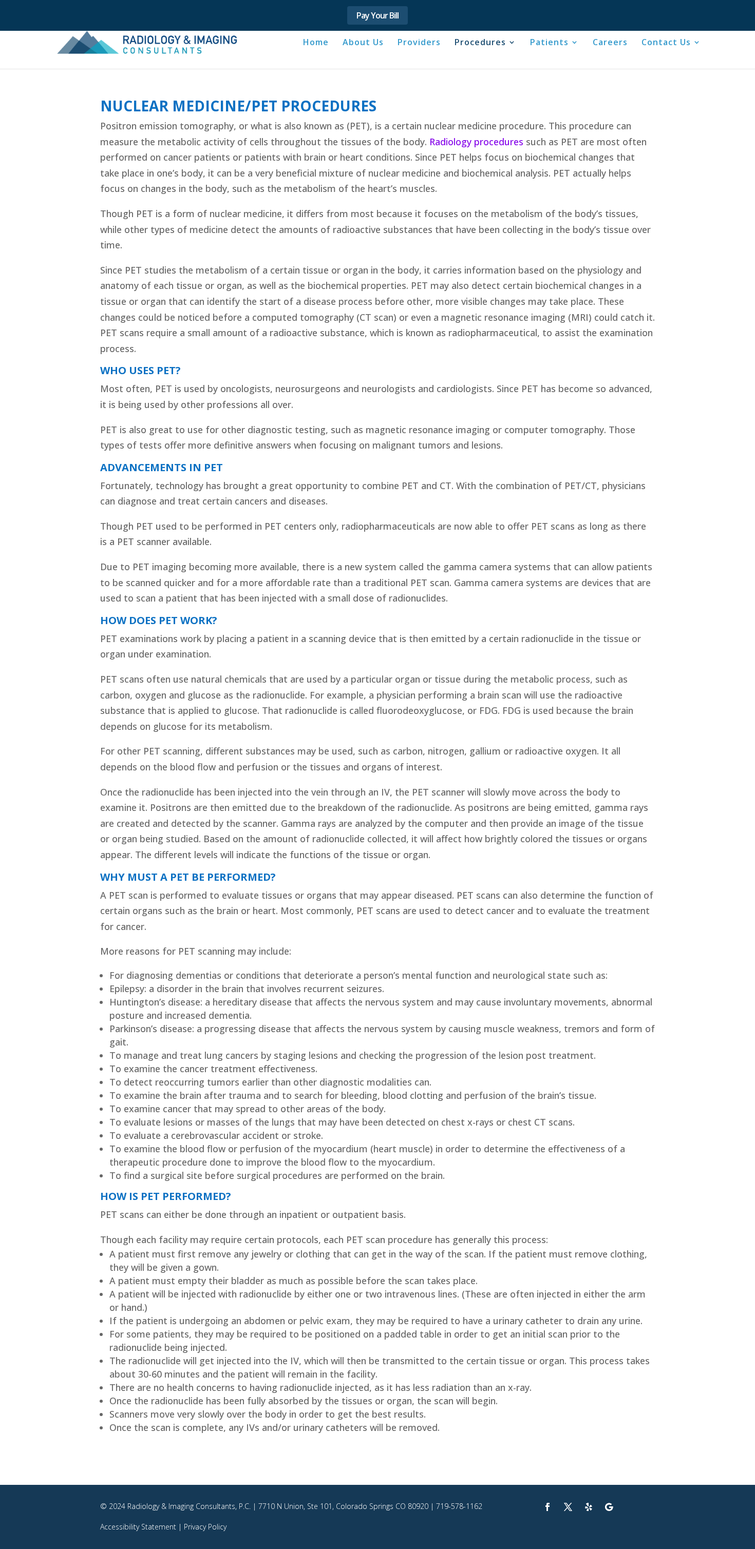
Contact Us (666, 43)
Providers (419, 43)
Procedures (480, 43)
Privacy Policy (205, 1527)
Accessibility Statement (138, 1527)
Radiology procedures (476, 141)
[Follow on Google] (609, 1507)
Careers (610, 43)
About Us (363, 43)
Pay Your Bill (377, 15)
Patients (549, 43)
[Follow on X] (568, 1507)
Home (316, 43)
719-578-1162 (459, 1506)
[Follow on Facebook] (547, 1507)
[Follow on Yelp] (588, 1507)
